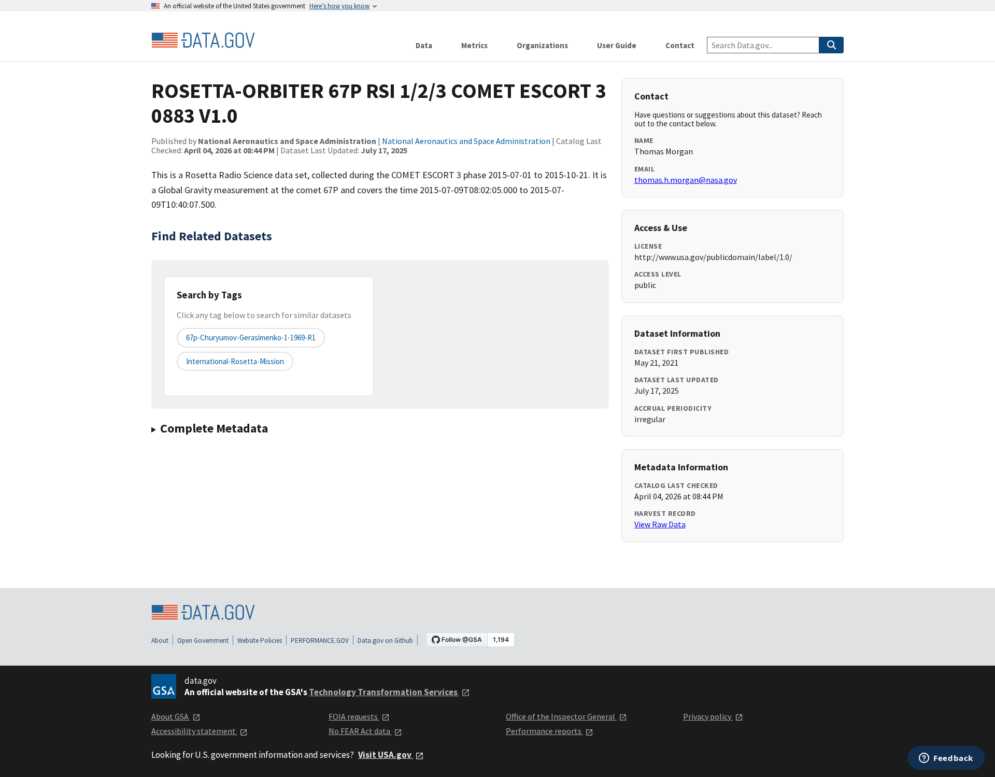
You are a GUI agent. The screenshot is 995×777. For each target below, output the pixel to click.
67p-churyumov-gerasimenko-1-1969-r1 (251, 337)
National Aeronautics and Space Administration (466, 141)
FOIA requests (354, 716)
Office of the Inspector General (561, 716)
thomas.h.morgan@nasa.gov (685, 180)
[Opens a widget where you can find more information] (946, 759)
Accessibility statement (194, 731)
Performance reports (544, 731)
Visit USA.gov (385, 754)
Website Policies (259, 640)
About (159, 640)
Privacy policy (708, 716)
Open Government (203, 640)
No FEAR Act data (360, 731)
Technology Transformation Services (384, 692)
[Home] (203, 40)
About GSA (170, 716)
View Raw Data (660, 524)
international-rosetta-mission (235, 361)
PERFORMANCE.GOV (320, 640)
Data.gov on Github (385, 640)
